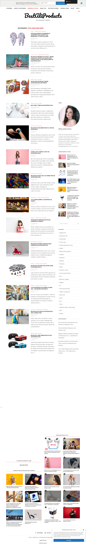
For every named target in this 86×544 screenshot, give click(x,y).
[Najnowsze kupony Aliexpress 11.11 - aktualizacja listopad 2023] (62, 189)
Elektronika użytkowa (65, 251)
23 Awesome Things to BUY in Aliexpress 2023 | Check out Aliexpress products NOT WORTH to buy (73, 215)
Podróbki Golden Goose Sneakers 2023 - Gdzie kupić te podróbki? (51, 504)
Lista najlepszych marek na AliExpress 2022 (69, 520)
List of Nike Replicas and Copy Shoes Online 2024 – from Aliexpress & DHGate (73, 181)
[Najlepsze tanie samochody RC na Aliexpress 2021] (17, 340)
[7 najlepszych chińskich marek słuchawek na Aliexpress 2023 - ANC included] (62, 197)
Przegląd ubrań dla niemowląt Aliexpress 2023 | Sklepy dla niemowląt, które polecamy (40, 35)
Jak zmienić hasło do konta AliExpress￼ (31, 523)
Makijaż (61, 282)
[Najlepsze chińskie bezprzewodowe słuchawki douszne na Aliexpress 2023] (62, 205)
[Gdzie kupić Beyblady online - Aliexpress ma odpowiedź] (17, 86)
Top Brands (9, 8)
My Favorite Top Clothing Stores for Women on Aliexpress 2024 (72, 157)
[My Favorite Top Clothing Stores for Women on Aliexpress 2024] (62, 156)
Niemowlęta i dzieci (33, 8)
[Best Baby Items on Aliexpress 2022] (17, 110)
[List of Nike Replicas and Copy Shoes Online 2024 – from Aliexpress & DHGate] (62, 180)
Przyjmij (69, 540)
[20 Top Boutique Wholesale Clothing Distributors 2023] (71, 479)
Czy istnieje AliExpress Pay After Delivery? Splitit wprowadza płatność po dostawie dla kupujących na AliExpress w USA (13, 505)
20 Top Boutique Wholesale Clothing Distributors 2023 (71, 487)
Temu (60, 304)
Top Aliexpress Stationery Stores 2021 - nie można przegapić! (41, 288)
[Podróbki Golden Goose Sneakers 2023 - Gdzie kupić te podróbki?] (52, 496)
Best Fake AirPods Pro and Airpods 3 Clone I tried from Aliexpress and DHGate (72, 173)
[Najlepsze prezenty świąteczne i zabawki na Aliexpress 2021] (17, 248)
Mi (60, 285)
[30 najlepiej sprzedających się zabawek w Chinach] (17, 225)
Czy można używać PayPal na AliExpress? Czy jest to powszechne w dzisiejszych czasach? (33, 505)
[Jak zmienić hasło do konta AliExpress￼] (33, 515)
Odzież (61, 248)
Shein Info (62, 295)
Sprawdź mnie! (24, 465)
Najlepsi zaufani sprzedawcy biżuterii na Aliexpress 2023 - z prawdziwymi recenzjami (68, 335)
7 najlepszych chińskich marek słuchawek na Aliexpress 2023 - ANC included (73, 197)
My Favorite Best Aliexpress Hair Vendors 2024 (73, 165)
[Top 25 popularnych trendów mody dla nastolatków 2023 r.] (71, 463)
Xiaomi (61, 313)
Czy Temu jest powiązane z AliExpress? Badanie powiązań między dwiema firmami (32, 487)
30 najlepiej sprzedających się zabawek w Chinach (40, 220)
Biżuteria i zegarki (53, 8)
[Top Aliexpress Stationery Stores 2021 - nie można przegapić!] (17, 292)
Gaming (61, 260)
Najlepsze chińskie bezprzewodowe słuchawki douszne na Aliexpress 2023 (72, 206)
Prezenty (61, 264)
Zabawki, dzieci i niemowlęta (67, 307)
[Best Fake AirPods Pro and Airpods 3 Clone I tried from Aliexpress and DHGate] (62, 172)
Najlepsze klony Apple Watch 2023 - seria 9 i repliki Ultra (71, 504)
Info (60, 276)
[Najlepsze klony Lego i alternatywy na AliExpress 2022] (17, 180)
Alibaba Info (62, 232)
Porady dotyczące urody (66, 245)
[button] (83, 529)
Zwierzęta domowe (64, 288)
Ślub (77, 8)
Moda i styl (43, 8)
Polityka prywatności (43, 543)
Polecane (62, 257)
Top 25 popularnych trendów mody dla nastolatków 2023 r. (71, 471)
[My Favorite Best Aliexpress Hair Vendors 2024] (62, 165)
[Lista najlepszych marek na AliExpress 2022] (71, 512)
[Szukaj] (79, 8)
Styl (60, 301)
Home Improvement (64, 273)
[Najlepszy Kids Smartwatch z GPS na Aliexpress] (17, 133)
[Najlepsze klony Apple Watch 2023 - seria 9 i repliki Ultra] (71, 496)
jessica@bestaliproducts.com (64, 146)
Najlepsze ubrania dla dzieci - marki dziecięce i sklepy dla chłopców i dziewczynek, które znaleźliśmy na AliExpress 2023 (42, 59)
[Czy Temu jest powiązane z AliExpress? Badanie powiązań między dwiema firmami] (33, 479)
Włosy (72, 8)
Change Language (61, 3)
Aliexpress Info (63, 236)
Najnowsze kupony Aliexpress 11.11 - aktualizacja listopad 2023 (72, 189)
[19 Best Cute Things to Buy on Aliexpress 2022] (17, 156)
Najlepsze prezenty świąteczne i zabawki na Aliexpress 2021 (41, 244)
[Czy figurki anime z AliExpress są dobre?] (17, 204)
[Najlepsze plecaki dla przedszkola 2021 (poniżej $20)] (17, 316)
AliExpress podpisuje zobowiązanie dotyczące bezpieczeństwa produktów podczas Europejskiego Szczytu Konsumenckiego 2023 (14, 524)
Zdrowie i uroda (64, 8)
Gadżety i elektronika (20, 8)
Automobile (62, 239)
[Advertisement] (30, 371)
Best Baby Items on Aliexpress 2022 (42, 105)
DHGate (61, 254)
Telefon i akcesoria (64, 291)
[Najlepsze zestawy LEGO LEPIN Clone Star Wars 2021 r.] (17, 270)
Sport (60, 298)
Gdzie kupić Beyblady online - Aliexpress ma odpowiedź (40, 82)
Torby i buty (62, 242)
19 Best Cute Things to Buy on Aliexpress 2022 (40, 152)
